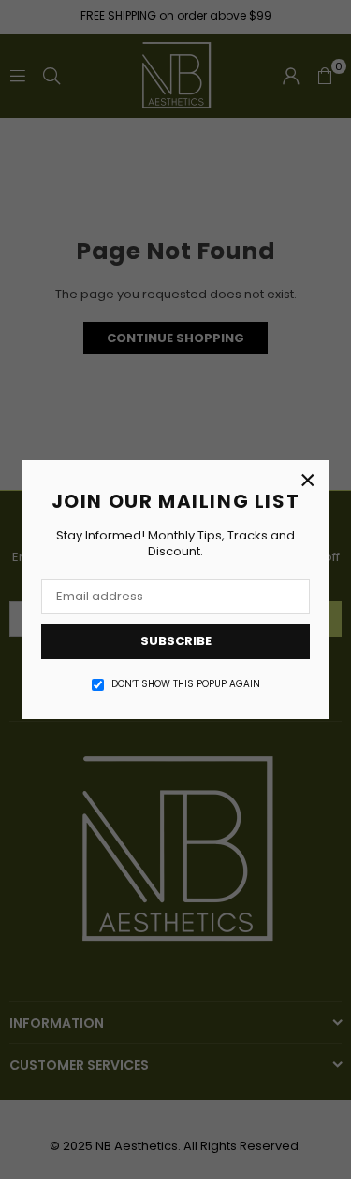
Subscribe (176, 641)
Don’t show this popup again (185, 684)
